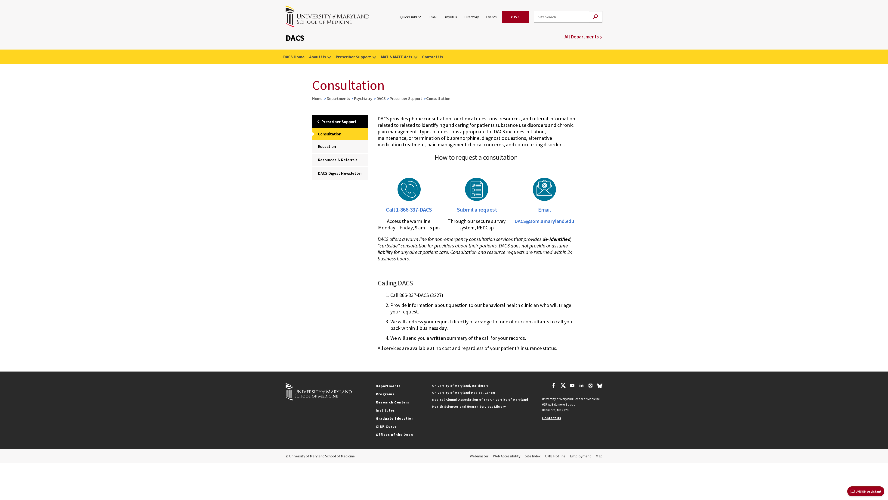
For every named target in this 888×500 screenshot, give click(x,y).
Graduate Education (395, 418)
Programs (385, 394)
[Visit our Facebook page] (553, 386)
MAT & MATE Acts (396, 56)
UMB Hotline (555, 456)
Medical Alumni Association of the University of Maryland (480, 399)
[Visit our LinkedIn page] (581, 386)
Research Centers (392, 402)
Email (433, 17)
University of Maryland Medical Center (464, 393)
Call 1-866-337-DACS (409, 209)
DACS (381, 98)
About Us (317, 56)
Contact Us (432, 56)
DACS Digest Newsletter (340, 173)
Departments (338, 98)
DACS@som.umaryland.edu (544, 221)
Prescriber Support (353, 56)
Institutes (385, 410)
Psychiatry (363, 98)
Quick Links (408, 17)
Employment (580, 456)
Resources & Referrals (338, 159)
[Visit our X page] (563, 386)
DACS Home (294, 56)
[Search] (595, 17)
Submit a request (477, 209)
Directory (471, 17)
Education (327, 146)
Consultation (329, 134)
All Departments (581, 37)
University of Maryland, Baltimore (460, 386)
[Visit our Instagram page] (590, 386)
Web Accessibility (506, 456)
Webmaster (479, 456)
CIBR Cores (386, 426)
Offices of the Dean (394, 434)
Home (317, 98)
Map (599, 456)
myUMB (451, 17)
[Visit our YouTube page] (572, 386)
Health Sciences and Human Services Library (469, 406)
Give (515, 17)
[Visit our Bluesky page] (599, 386)
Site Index (532, 456)
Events (491, 17)
